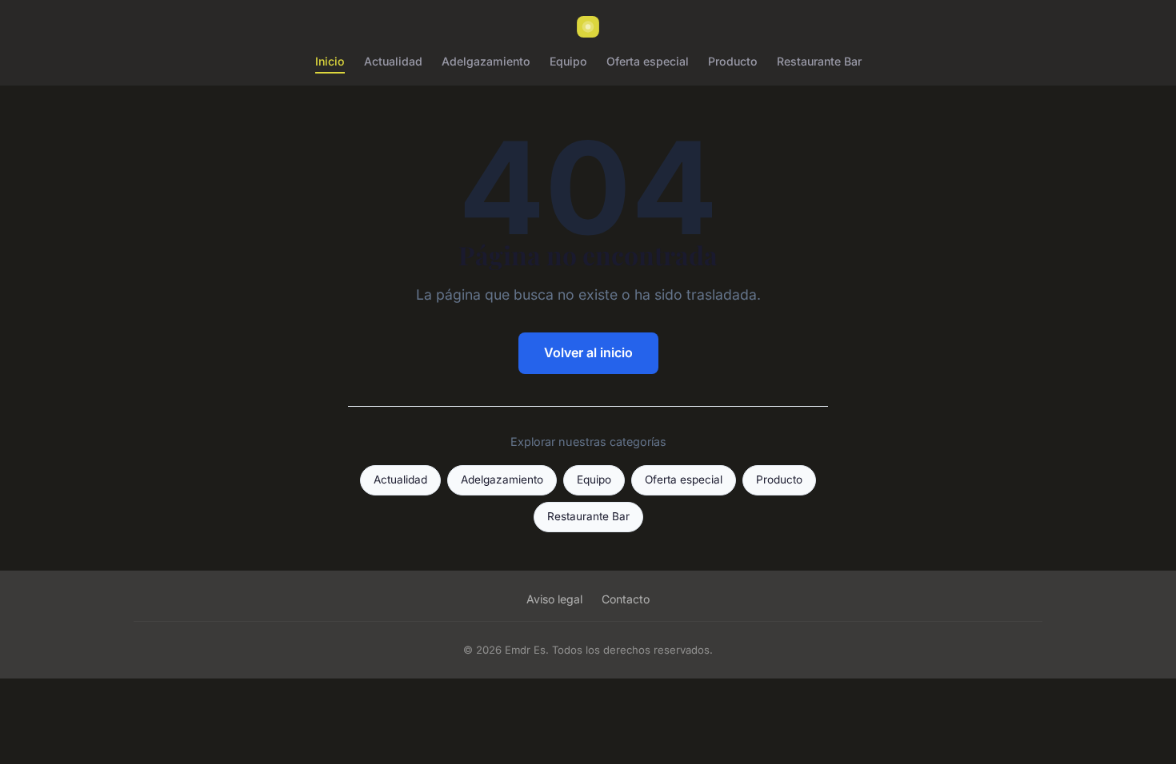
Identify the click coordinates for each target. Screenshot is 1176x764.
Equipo (568, 61)
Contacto (626, 599)
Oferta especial (647, 61)
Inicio (330, 61)
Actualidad (393, 61)
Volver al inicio (588, 352)
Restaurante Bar (819, 61)
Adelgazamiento (486, 61)
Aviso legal (554, 599)
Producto (733, 61)
